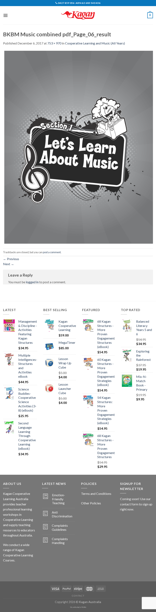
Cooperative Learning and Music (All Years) (95, 43)
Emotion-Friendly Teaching (58, 499)
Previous (11, 259)
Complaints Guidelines (60, 527)
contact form (129, 504)
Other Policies (91, 503)
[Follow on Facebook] (6, 570)
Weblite (83, 607)
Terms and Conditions (96, 493)
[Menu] (5, 15)
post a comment (52, 252)
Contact (78, 595)
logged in (32, 282)
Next (8, 264)
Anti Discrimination (62, 514)
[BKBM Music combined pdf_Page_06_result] (78, 147)
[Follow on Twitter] (21, 570)
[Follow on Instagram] (14, 570)
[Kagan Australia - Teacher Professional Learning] (78, 15)
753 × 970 (54, 43)
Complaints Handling (60, 541)
